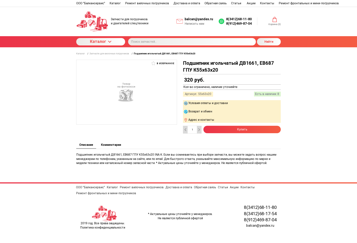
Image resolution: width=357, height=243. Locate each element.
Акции (234, 187)
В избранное (165, 63)
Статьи (223, 187)
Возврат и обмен (200, 111)
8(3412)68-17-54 (260, 213)
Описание (86, 145)
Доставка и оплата (178, 187)
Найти (268, 41)
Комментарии (111, 145)
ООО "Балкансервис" (90, 187)
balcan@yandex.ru (199, 19)
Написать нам (194, 23)
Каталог (98, 41)
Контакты (247, 187)
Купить (242, 129)
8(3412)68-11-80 (260, 207)
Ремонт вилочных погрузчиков (142, 187)
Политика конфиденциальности (102, 227)
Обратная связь (205, 187)
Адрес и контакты (201, 120)
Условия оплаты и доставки (208, 103)
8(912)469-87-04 (260, 219)
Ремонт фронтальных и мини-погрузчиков (106, 193)
